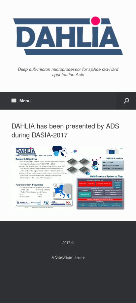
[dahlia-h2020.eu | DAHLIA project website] (68, 36)
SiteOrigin (63, 257)
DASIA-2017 (50, 134)
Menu (25, 100)
